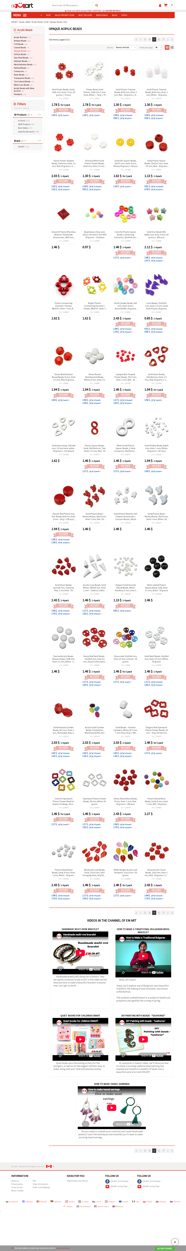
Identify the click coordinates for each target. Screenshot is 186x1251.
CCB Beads (21, 44)
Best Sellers (25, 128)
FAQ (34, 1181)
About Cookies (17, 1190)
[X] (12, 1248)
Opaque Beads (22, 51)
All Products (22, 114)
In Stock (24, 121)
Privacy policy (17, 1184)
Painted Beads (21, 68)
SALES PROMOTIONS (64, 15)
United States (103, 1206)
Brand (18, 140)
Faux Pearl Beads (23, 57)
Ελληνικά (29, 1201)
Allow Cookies (164, 1248)
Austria (71, 1201)
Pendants (20, 94)
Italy (137, 1201)
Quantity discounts (28, 132)
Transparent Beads (24, 78)
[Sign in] (160, 5)
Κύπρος (69, 1206)
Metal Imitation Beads (25, 64)
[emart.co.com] (22, 5)
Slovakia (162, 1201)
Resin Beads (21, 74)
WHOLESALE (102, 15)
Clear (39, 114)
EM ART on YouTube (119, 1186)
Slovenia (176, 1201)
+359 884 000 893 (112, 11)
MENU (17, 15)
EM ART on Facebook (119, 1181)
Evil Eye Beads (21, 54)
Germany (57, 1201)
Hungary (111, 1201)
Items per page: (146, 47)
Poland (149, 1201)
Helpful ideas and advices (77, 1181)
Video (124, 15)
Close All (17, 33)
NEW (48, 15)
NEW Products (26, 124)
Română (43, 1201)
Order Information (40, 1184)
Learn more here (63, 1248)
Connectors (20, 71)
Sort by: (110, 47)
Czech (98, 1201)
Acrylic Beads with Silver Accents (24, 89)
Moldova (119, 1206)
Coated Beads (21, 47)
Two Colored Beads (24, 81)
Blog (114, 15)
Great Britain (85, 1206)
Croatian (85, 1201)
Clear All (26, 108)
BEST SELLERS (85, 15)
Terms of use (16, 1187)
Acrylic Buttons (22, 37)
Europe (125, 1201)
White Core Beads (23, 85)
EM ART (23, 147)
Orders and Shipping (41, 1187)
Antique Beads (22, 40)
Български (13, 1201)
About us (15, 1181)
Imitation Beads (22, 61)
